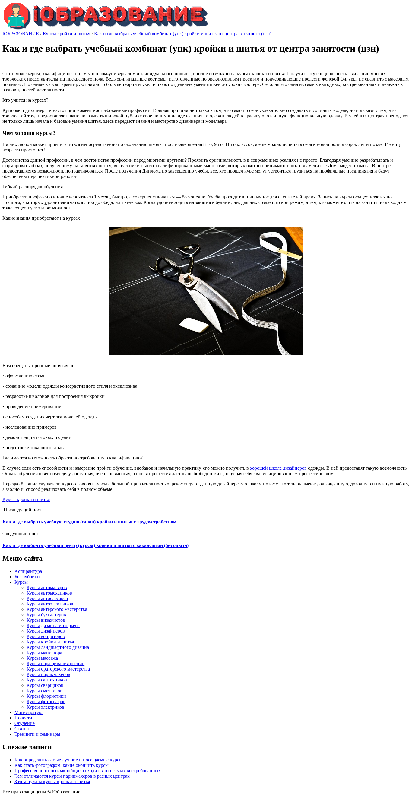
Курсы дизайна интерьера (53, 625)
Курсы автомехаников (49, 592)
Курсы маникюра (44, 652)
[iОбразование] (105, 28)
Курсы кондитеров (46, 636)
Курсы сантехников (47, 679)
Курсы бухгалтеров (46, 614)
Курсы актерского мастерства (57, 609)
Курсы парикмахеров (48, 674)
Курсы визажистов (46, 620)
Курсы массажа (42, 658)
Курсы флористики (46, 696)
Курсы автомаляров (47, 587)
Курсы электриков (45, 707)
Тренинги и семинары (37, 734)
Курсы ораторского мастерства (58, 669)
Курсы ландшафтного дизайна (58, 647)
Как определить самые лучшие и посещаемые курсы (68, 759)
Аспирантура (28, 571)
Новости (23, 717)
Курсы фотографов (46, 701)
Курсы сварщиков (45, 685)
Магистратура (28, 712)
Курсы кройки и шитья (26, 499)
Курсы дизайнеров (46, 630)
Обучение (24, 723)
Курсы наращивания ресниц (56, 663)
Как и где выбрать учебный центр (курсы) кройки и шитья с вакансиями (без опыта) (95, 545)
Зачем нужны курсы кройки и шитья (52, 781)
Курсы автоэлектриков (50, 603)
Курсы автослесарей (47, 598)
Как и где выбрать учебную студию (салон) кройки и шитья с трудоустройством (89, 521)
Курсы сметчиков (44, 690)
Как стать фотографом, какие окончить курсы (61, 765)
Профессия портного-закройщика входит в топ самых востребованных (87, 770)
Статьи (21, 728)
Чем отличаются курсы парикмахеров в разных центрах (72, 776)
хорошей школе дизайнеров (278, 468)
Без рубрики (27, 576)
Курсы (21, 582)
